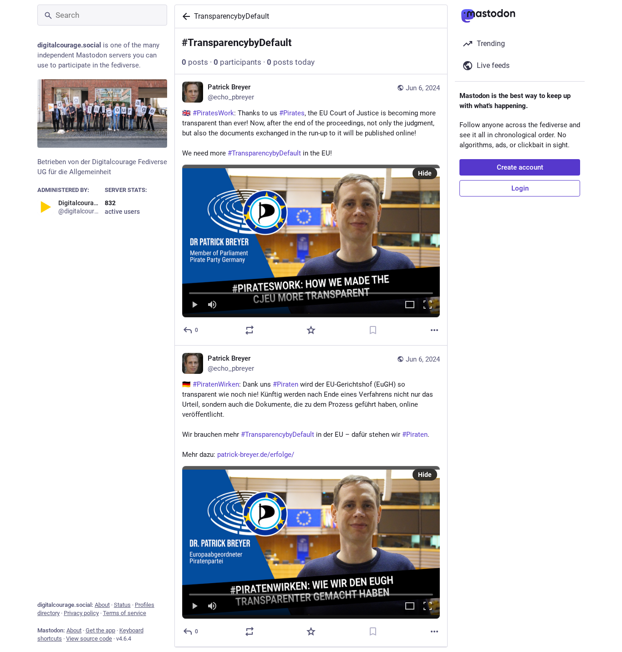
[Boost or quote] (249, 330)
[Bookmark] (372, 330)
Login (520, 188)
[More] (434, 330)
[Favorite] (311, 330)
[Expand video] (410, 305)
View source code (89, 638)
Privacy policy (81, 613)
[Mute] (212, 305)
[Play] (194, 305)
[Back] (184, 16)
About (102, 604)
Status (122, 604)
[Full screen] (427, 305)
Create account (520, 167)
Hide (425, 173)
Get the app (100, 630)
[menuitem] (311, 241)
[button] (311, 241)
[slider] (311, 291)
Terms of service (124, 613)
